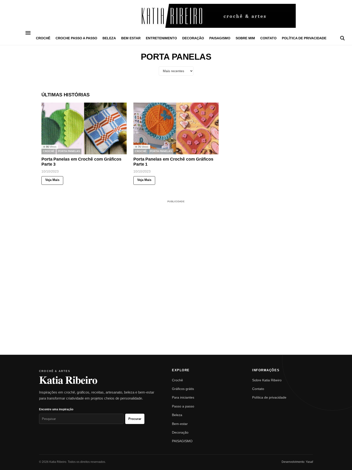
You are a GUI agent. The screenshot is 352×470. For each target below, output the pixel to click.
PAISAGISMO (219, 38)
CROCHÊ (43, 38)
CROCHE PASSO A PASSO (76, 38)
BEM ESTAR (131, 38)
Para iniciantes (183, 397)
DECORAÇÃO (193, 38)
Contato (268, 38)
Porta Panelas (69, 151)
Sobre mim (245, 38)
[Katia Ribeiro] (176, 16)
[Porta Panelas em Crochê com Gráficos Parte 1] (176, 128)
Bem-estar (180, 424)
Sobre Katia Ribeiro (267, 380)
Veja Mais (52, 180)
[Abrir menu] (28, 33)
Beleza (177, 415)
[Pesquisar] (342, 38)
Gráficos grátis (183, 389)
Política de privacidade (304, 38)
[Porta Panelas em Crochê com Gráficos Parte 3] (84, 128)
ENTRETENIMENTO (161, 38)
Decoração (180, 432)
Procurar (134, 419)
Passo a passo (183, 406)
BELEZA (109, 38)
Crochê (177, 380)
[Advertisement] (176, 272)
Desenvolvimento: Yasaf (297, 462)
